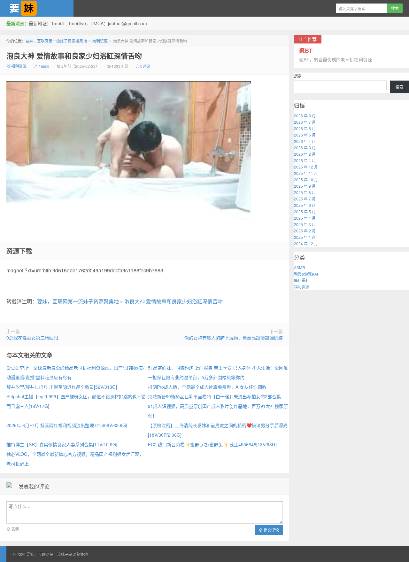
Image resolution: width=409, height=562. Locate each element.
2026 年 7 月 (305, 122)
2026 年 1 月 (305, 160)
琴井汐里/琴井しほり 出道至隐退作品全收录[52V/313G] (61, 387)
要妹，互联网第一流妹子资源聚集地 (36, 8)
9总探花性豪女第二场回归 (32, 337)
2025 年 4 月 (305, 218)
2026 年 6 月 (305, 128)
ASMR (299, 267)
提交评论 (271, 530)
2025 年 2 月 (305, 230)
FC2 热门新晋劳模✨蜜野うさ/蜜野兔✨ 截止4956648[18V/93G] (212, 444)
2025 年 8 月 (305, 192)
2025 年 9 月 (305, 186)
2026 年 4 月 (305, 141)
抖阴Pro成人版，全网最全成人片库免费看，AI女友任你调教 (207, 387)
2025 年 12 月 (306, 166)
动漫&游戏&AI (306, 274)
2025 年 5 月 (305, 211)
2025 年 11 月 (306, 173)
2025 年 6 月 (305, 205)
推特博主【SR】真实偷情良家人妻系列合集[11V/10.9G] (61, 444)
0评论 (145, 66)
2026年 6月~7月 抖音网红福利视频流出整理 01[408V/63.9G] (66, 425)
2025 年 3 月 (305, 224)
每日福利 (301, 280)
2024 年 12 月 (306, 243)
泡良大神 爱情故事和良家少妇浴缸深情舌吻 (74, 56)
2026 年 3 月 (305, 147)
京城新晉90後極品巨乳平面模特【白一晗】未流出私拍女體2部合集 (214, 396)
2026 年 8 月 (305, 115)
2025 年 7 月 (305, 198)
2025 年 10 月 (306, 179)
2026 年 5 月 (305, 134)
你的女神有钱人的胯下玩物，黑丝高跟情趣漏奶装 (233, 337)
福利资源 (100, 40)
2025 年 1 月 (305, 237)
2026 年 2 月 (305, 154)
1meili (44, 66)
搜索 (298, 75)
